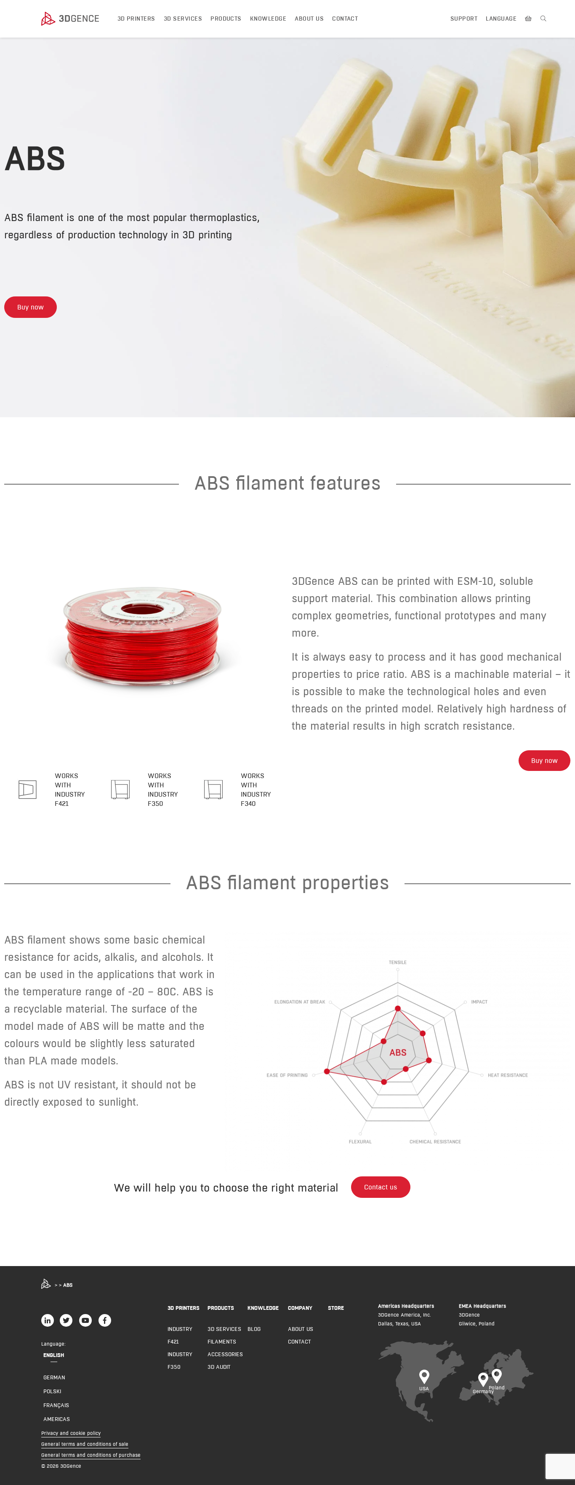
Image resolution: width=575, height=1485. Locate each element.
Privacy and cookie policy (71, 1433)
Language (501, 18)
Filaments (222, 1341)
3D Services (183, 18)
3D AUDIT (219, 1366)
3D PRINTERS (184, 1307)
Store (336, 1307)
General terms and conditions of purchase (91, 1455)
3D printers (136, 18)
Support (463, 18)
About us (309, 18)
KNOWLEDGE (263, 1307)
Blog (254, 1328)
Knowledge (268, 18)
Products (226, 18)
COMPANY (300, 1307)
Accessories (225, 1354)
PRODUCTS (221, 1307)
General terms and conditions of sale (84, 1444)
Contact (345, 18)
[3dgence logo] (78, 19)
